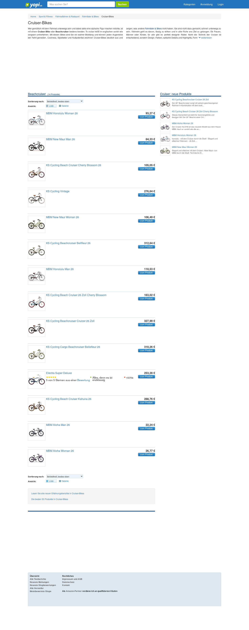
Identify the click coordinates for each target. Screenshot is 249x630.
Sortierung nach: (36, 101)
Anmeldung (206, 4)
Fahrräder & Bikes (153, 28)
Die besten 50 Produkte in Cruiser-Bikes (49, 499)
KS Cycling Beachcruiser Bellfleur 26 (68, 243)
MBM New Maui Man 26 (60, 139)
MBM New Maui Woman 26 (62, 217)
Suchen (122, 4)
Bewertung (83, 380)
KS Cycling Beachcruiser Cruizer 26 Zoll (70, 321)
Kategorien (189, 4)
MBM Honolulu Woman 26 (62, 113)
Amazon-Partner (74, 591)
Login (221, 4)
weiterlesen (206, 37)
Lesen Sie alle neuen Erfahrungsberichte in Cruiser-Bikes (57, 493)
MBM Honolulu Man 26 (60, 269)
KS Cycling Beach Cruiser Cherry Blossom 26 (73, 165)
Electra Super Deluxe (59, 373)
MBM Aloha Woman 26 (60, 451)
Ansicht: (32, 106)
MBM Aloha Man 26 (58, 425)
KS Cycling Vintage (57, 191)
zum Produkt (146, 116)
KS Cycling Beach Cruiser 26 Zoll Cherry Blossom (76, 295)
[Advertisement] (124, 66)
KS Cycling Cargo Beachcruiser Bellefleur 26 (73, 347)
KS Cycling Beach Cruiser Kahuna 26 (68, 399)
